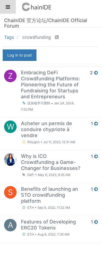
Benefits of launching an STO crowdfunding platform (49, 195)
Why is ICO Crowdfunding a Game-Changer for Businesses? (50, 162)
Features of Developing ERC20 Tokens (48, 225)
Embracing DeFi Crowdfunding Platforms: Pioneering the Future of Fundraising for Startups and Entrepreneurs (50, 84)
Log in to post (19, 55)
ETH (30, 208)
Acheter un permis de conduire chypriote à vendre (46, 129)
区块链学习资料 (38, 103)
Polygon (33, 142)
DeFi (30, 175)
